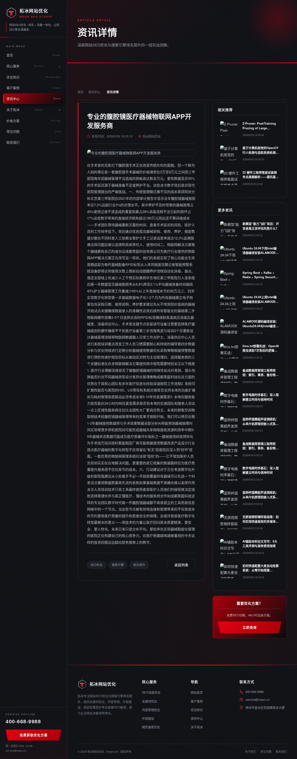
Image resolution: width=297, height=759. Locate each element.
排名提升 (139, 565)
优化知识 (33, 77)
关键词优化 (149, 701)
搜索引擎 (118, 565)
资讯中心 (33, 98)
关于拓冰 (24, 109)
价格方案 (33, 120)
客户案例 (33, 87)
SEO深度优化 (151, 692)
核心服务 (25, 66)
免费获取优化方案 (34, 735)
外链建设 (148, 718)
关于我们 (250, 751)
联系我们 (33, 142)
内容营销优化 (151, 709)
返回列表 (181, 564)
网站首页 (197, 692)
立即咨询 (250, 627)
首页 (33, 55)
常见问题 (33, 131)
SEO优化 (96, 565)
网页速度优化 (151, 727)
